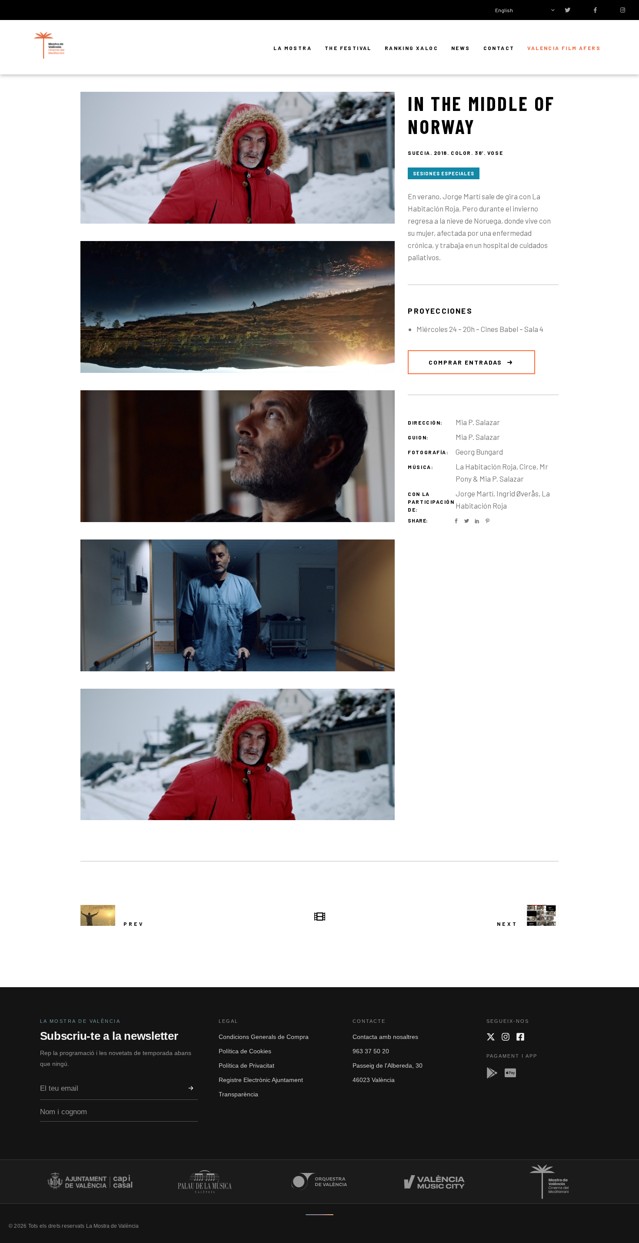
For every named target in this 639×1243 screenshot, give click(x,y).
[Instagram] (505, 1036)
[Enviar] (191, 1088)
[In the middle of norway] (237, 158)
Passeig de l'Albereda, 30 (388, 1065)
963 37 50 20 (371, 1051)
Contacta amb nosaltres (385, 1036)
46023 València (374, 1079)
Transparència (238, 1094)
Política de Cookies (245, 1051)
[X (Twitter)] (490, 1036)
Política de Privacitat (246, 1065)
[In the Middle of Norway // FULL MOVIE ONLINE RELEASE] (237, 755)
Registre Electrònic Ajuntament (261, 1079)
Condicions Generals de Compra (264, 1036)
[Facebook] (520, 1036)
